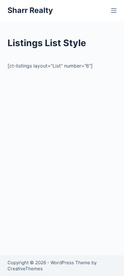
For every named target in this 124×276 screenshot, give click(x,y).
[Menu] (113, 10)
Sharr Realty (30, 10)
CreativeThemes (25, 268)
